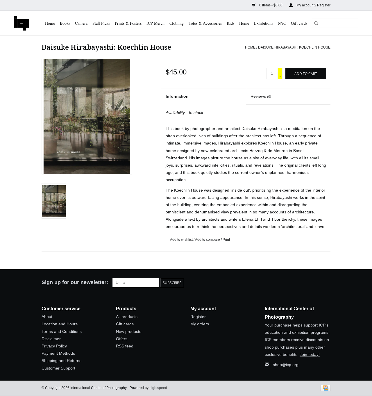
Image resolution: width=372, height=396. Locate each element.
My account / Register (313, 5)
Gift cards (299, 23)
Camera (81, 23)
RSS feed (124, 346)
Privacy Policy (54, 346)
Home (50, 23)
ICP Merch (155, 23)
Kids (230, 23)
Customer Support (58, 368)
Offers (121, 338)
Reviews (261, 96)
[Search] (316, 23)
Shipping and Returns (61, 360)
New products (128, 331)
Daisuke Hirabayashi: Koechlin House (294, 47)
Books (65, 23)
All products (126, 316)
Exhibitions (263, 23)
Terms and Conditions (62, 331)
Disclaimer (51, 338)
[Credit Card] (324, 388)
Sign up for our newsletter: (75, 282)
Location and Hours (60, 324)
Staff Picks (101, 23)
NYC (282, 23)
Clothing (176, 23)
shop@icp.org (285, 364)
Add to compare (208, 240)
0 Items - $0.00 (270, 5)
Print (226, 240)
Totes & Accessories (205, 23)
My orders (199, 324)
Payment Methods (58, 353)
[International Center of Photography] (22, 23)
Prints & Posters (128, 23)
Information (177, 96)
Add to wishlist (182, 240)
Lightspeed (158, 388)
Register (198, 316)
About (47, 316)
